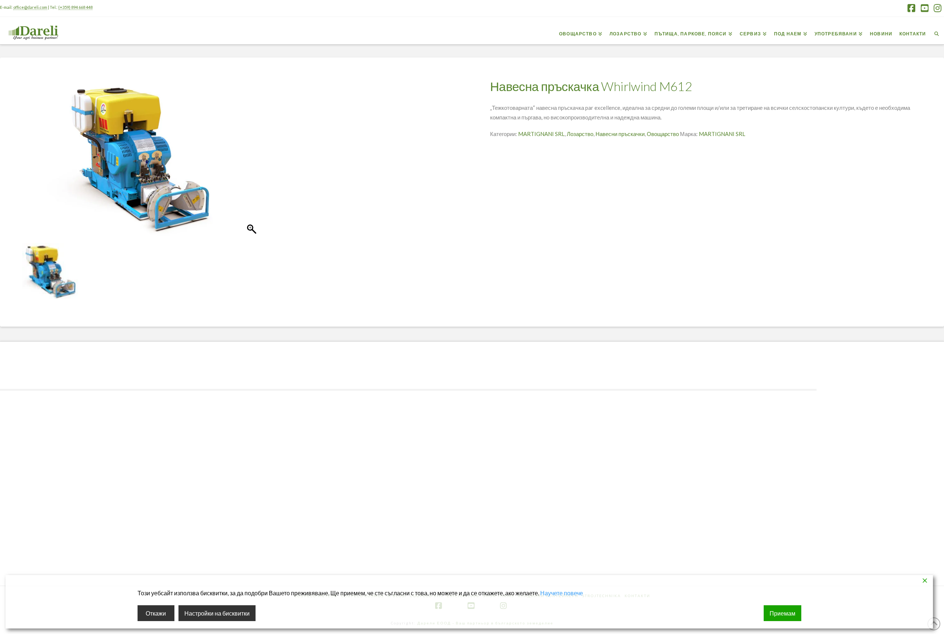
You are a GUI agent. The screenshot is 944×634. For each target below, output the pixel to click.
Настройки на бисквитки (217, 613)
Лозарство (580, 133)
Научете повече (561, 592)
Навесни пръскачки (620, 133)
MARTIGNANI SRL (541, 133)
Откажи (156, 613)
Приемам (782, 613)
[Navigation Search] (936, 30)
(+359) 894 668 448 (75, 7)
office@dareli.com (30, 7)
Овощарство (663, 133)
